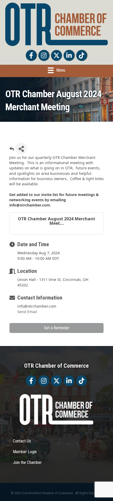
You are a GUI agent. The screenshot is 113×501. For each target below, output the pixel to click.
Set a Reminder (56, 327)
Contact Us (22, 441)
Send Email (27, 311)
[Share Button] (21, 148)
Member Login (25, 451)
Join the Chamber (27, 462)
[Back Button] (11, 150)
